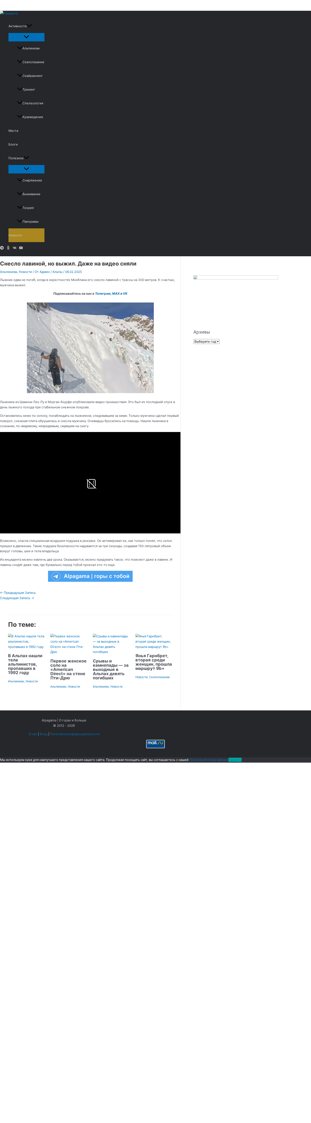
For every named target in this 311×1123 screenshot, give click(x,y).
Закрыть (235, 760)
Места (13, 131)
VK (125, 294)
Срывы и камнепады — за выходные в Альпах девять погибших (111, 669)
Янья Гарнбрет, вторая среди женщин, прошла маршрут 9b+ (153, 662)
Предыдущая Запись (18, 593)
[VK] (15, 249)
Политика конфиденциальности (74, 734)
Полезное (16, 158)
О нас (33, 734)
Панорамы (30, 221)
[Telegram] (2, 249)
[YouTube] (21, 249)
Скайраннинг (32, 76)
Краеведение (32, 117)
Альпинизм (31, 48)
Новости (15, 235)
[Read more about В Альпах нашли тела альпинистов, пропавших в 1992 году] (26, 647)
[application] (29, 26)
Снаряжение (32, 180)
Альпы (57, 272)
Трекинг (28, 89)
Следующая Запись (17, 598)
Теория (28, 208)
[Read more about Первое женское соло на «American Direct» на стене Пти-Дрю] (69, 652)
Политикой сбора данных (208, 760)
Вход (43, 734)
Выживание (31, 194)
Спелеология (32, 103)
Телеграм (103, 294)
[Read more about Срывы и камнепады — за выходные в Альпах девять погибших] (111, 652)
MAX (116, 294)
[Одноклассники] (8, 249)
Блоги (13, 144)
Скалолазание (33, 62)
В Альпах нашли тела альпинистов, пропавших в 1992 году (25, 664)
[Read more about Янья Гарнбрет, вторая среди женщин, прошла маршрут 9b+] (154, 647)
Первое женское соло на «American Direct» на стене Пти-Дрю (68, 669)
